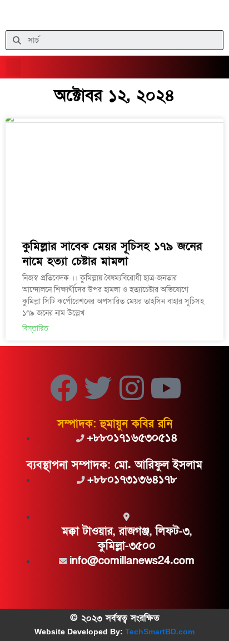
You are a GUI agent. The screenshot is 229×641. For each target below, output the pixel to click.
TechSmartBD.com (160, 631)
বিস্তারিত (35, 328)
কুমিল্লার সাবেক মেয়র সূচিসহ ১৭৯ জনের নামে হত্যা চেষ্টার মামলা (112, 254)
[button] (13, 67)
